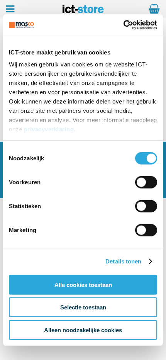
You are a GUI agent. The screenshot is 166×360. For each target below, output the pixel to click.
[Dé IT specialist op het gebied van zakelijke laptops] (83, 11)
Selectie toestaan (83, 307)
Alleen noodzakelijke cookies (83, 329)
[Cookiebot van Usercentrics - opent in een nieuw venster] (123, 25)
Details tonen (123, 261)
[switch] (146, 183)
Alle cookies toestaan (83, 284)
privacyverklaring (49, 129)
